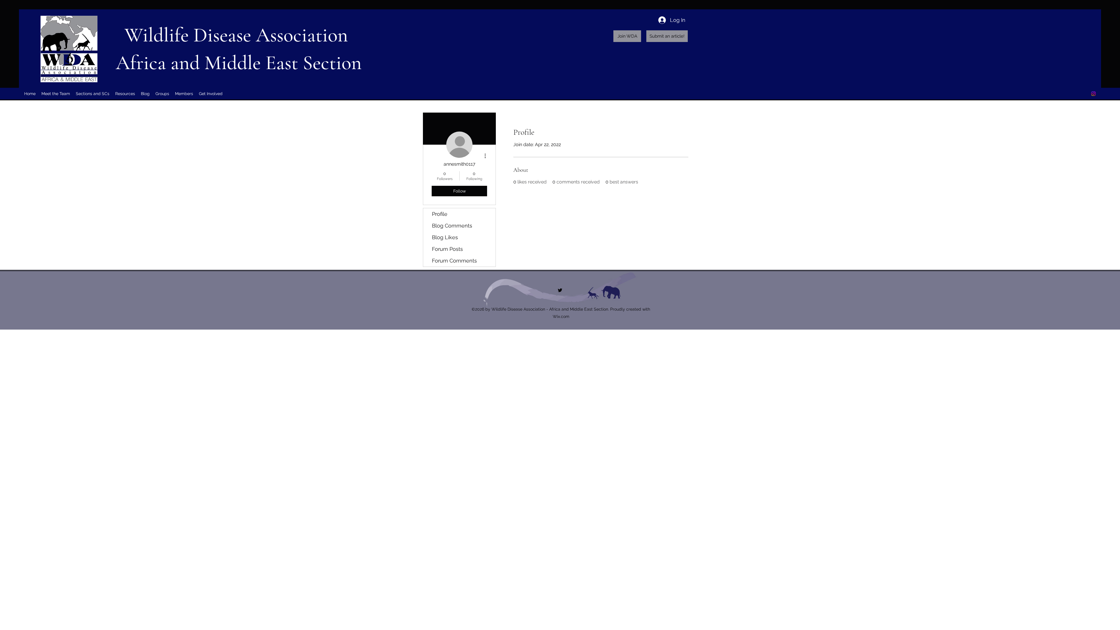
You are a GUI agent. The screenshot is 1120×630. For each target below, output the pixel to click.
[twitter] (1093, 94)
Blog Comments (452, 226)
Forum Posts (447, 249)
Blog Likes (445, 237)
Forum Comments (454, 261)
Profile (439, 214)
